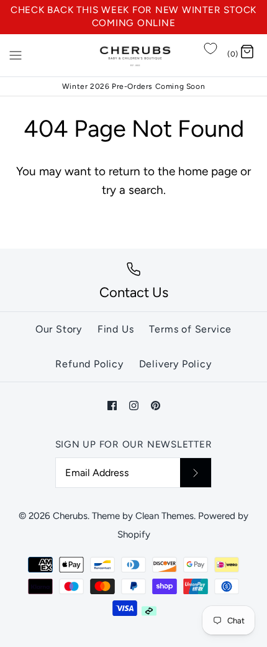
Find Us (115, 329)
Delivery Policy (175, 364)
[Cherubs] (134, 55)
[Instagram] (133, 405)
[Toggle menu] (15, 54)
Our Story (58, 329)
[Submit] (195, 472)
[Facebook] (112, 405)
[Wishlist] (210, 48)
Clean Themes (164, 515)
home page (207, 171)
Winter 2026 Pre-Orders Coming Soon (133, 86)
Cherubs (70, 515)
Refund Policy (89, 364)
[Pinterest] (155, 405)
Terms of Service (190, 329)
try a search (132, 190)
